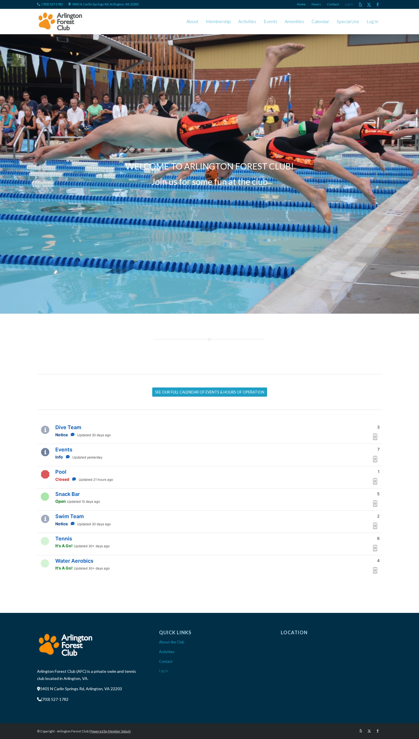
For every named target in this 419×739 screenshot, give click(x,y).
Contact (333, 4)
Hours (316, 4)
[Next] (414, 174)
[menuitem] (301, 4)
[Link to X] (369, 4)
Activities (166, 651)
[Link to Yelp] (360, 4)
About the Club (171, 642)
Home (301, 4)
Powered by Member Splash (110, 731)
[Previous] (5, 174)
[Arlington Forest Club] (60, 21)
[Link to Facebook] (377, 4)
